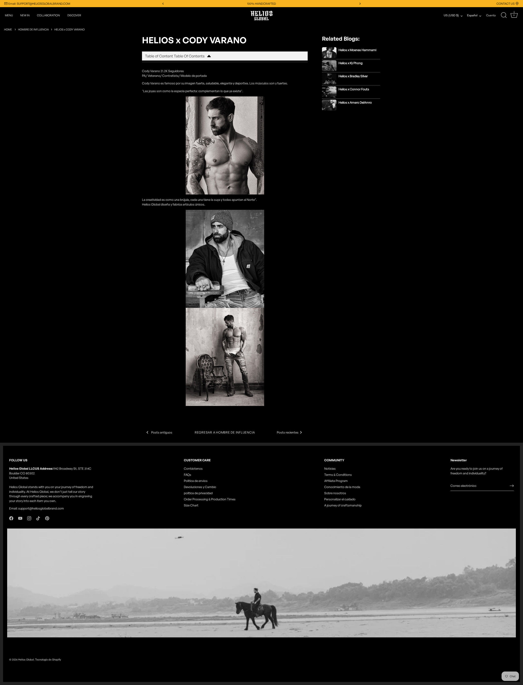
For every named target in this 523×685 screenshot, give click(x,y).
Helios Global (26, 659)
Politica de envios (196, 481)
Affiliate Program (336, 481)
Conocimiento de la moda (342, 487)
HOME (8, 29)
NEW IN (25, 15)
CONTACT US (505, 3)
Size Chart (191, 505)
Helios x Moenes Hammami (357, 50)
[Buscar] (503, 15)
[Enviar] (512, 486)
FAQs (187, 475)
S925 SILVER (262, 3)
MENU (9, 15)
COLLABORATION (48, 15)
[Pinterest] (47, 518)
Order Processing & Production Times (210, 499)
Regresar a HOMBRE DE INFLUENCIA (225, 432)
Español (472, 15)
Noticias (330, 468)
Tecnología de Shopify (48, 659)
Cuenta (491, 15)
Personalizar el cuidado (339, 499)
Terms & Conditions (338, 475)
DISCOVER (74, 15)
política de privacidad (198, 493)
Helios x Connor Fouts (354, 89)
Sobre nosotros (335, 493)
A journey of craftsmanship (343, 505)
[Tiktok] (38, 518)
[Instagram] (29, 518)
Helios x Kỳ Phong (351, 63)
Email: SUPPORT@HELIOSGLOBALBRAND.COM (39, 3)
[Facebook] (11, 518)
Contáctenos (193, 468)
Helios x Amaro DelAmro (355, 102)
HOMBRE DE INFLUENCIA (33, 29)
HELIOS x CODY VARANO (69, 29)
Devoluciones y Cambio (200, 487)
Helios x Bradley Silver (353, 76)
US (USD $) (451, 15)
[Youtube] (20, 518)
